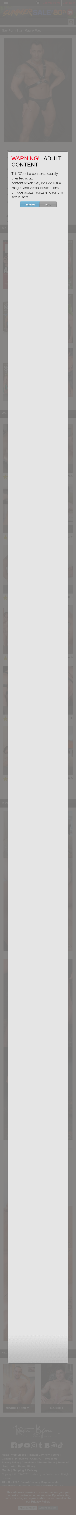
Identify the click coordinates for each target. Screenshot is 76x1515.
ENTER (30, 204)
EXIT (48, 204)
